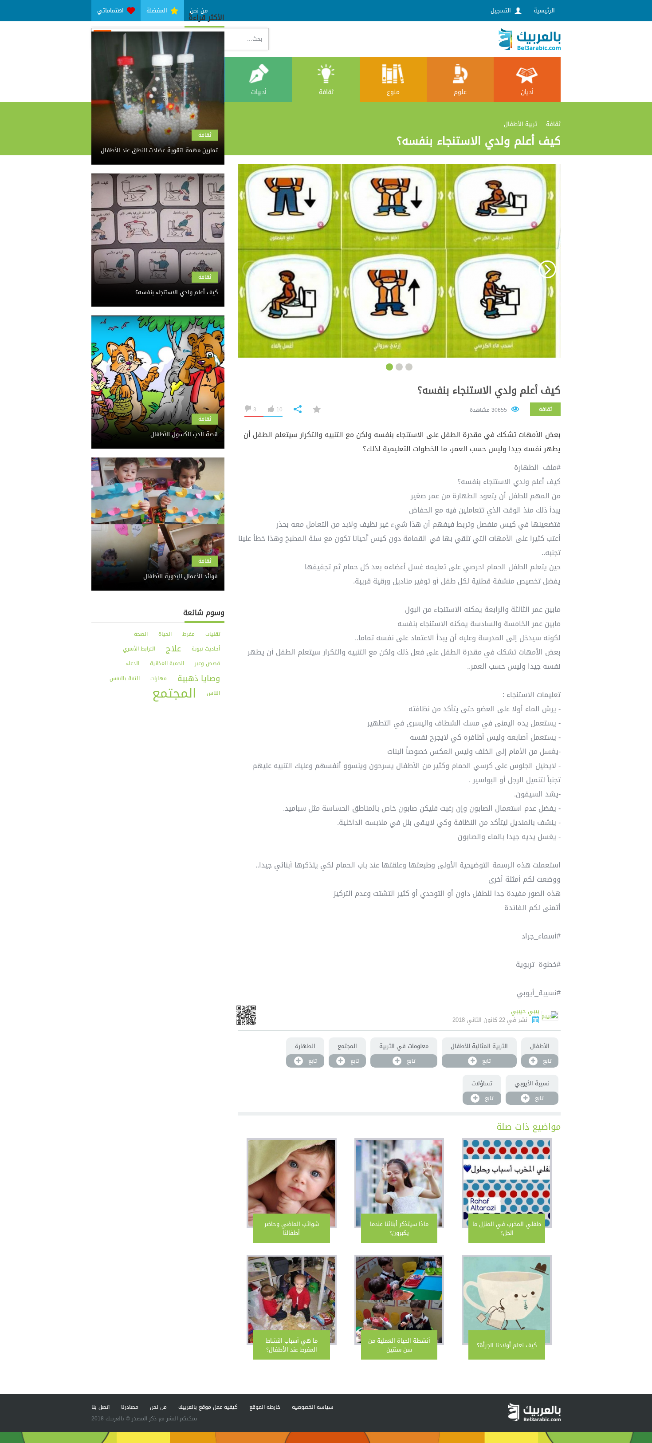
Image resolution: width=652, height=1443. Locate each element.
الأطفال (540, 1046)
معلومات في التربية (403, 1046)
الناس (213, 693)
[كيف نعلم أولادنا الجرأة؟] (507, 1300)
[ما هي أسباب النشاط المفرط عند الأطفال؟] (292, 1300)
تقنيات (212, 634)
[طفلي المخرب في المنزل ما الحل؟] (507, 1183)
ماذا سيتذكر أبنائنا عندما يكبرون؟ (399, 1228)
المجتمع (347, 1046)
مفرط (188, 634)
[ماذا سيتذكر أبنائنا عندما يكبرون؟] (399, 1183)
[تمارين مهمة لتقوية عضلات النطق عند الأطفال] (157, 143)
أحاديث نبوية (206, 649)
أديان (527, 92)
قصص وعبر (207, 663)
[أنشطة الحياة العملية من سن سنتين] (399, 1300)
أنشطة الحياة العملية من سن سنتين (399, 1345)
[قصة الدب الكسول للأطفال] (157, 427)
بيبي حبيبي (525, 1011)
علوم (460, 92)
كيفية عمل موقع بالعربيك (208, 1407)
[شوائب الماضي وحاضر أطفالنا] (292, 1183)
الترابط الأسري (139, 649)
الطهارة (305, 1046)
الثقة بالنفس (125, 678)
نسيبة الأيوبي (532, 1083)
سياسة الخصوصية (313, 1407)
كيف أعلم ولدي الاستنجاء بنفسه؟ (489, 390)
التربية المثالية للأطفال (479, 1046)
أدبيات (259, 92)
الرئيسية (544, 10)
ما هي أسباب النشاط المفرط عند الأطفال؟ (292, 1345)
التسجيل (502, 10)
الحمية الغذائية (167, 663)
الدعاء (132, 663)
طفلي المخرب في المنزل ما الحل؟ (506, 1228)
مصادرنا (129, 1407)
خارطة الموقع (264, 1407)
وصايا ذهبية (198, 678)
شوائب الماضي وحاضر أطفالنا (291, 1228)
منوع (393, 92)
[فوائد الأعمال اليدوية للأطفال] (157, 569)
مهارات (158, 678)
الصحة (141, 634)
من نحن (158, 1407)
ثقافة (326, 92)
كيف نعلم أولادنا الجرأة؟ (507, 1345)
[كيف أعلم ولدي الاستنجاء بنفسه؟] (157, 285)
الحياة (165, 634)
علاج (173, 648)
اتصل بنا (100, 1407)
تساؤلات (481, 1083)
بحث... (254, 38)
